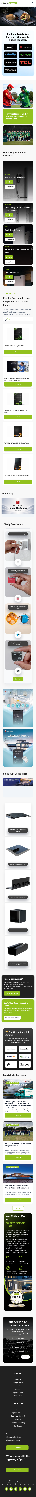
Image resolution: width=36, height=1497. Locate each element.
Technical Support (18, 1416)
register (16, 319)
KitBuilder (18, 1419)
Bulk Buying (18, 1426)
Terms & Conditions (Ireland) (10, 1485)
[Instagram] (15, 1489)
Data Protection (22, 1483)
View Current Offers (12, 1018)
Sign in (9, 319)
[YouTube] (25, 1489)
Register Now (16, 1413)
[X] (29, 1489)
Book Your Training (18, 1423)
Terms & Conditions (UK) (27, 1485)
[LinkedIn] (6, 1489)
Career (18, 1389)
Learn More (10, 186)
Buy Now (9, 182)
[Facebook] (11, 1489)
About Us (18, 1379)
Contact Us (18, 1396)
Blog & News (18, 1382)
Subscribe (25, 1357)
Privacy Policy (12, 1483)
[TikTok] (20, 1489)
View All (18, 1208)
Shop (18, 1409)
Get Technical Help (12, 993)
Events (18, 1386)
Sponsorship (18, 1392)
